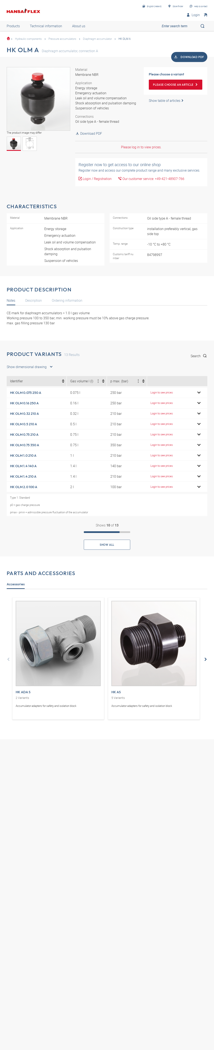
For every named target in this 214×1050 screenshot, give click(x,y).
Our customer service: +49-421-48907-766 (153, 178)
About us (78, 26)
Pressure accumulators (62, 39)
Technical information (46, 26)
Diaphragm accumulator (97, 39)
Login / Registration (97, 178)
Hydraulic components (28, 39)
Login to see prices (161, 392)
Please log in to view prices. (141, 147)
